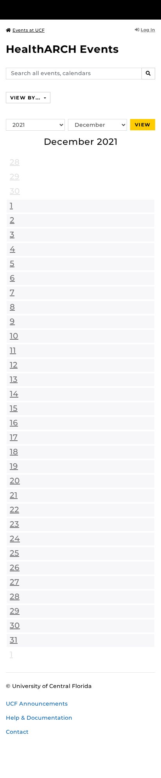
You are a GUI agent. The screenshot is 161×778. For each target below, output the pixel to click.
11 (13, 350)
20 (15, 480)
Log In (148, 29)
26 (15, 567)
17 (14, 437)
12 (14, 364)
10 (14, 335)
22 (14, 509)
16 (14, 422)
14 (14, 393)
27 (14, 582)
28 (15, 162)
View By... (26, 98)
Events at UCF (29, 30)
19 (14, 466)
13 (14, 379)
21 (14, 495)
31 (14, 640)
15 (14, 408)
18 (14, 451)
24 (15, 538)
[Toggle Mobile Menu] (153, 9)
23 (14, 524)
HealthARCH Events (62, 49)
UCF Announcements (37, 703)
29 (15, 176)
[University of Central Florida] (59, 10)
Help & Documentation (39, 717)
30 (15, 191)
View (142, 125)
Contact (17, 731)
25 (14, 553)
